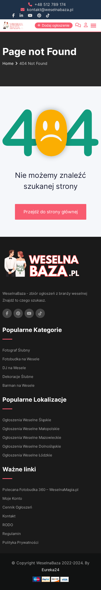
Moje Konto (12, 498)
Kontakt (8, 516)
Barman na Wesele (18, 385)
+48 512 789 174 (50, 4)
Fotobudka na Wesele (20, 359)
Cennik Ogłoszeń (17, 507)
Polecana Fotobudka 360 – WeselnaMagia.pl (40, 489)
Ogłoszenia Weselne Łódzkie (27, 455)
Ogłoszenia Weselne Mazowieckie (31, 437)
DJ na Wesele (14, 367)
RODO (7, 524)
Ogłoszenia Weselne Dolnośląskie (31, 446)
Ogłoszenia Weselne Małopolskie (31, 428)
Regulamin (11, 533)
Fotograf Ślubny (16, 350)
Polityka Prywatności (20, 542)
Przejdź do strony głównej (51, 211)
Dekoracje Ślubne (17, 376)
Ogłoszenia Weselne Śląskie (26, 420)
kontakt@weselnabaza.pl (50, 9)
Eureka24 (50, 569)
